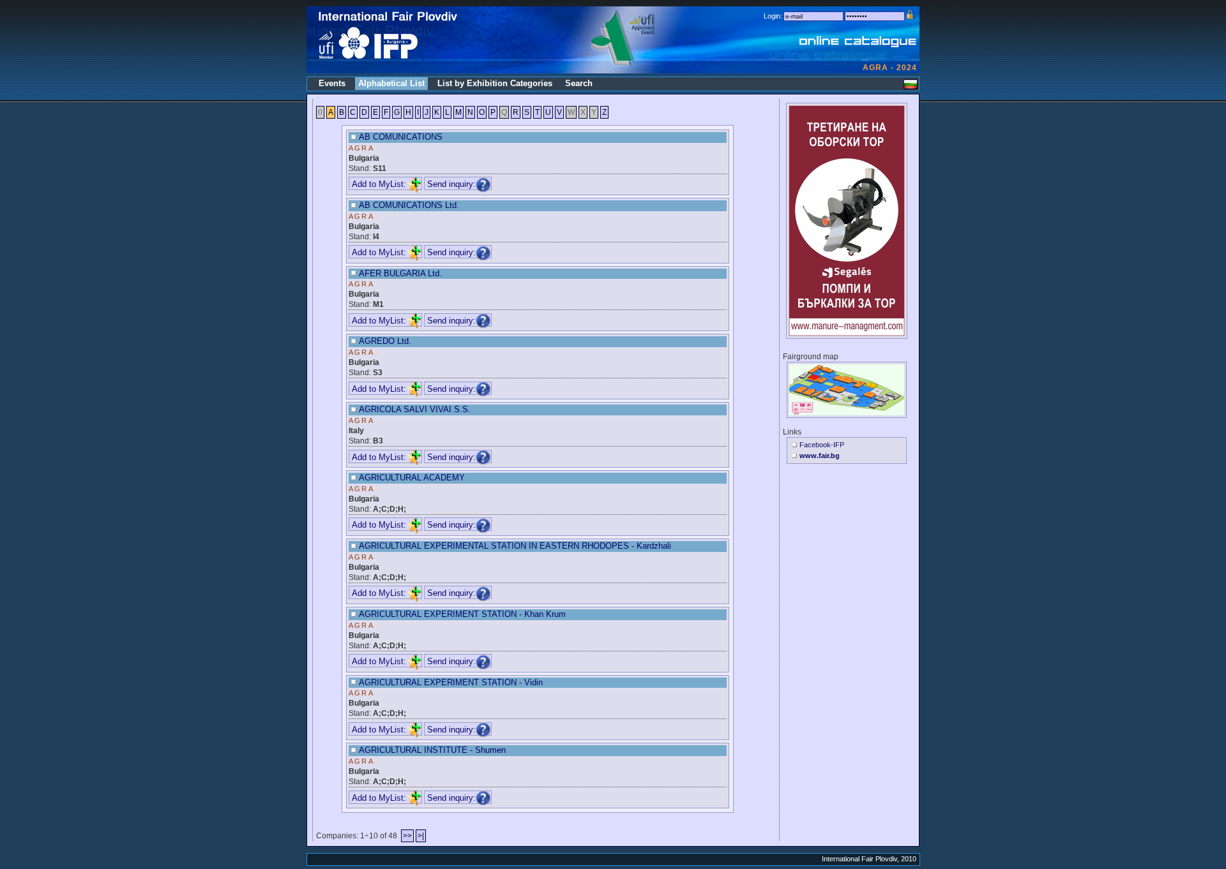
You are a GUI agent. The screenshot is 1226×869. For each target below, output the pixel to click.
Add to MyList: (379, 184)
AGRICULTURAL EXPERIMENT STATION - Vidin (451, 682)
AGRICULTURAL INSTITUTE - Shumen (432, 750)
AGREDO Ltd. (385, 341)
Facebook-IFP (821, 445)
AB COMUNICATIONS (401, 137)
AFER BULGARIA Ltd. (400, 273)
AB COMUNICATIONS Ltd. (409, 205)
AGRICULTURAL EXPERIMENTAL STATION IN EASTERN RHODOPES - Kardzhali (515, 546)
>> (407, 835)
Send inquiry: (451, 184)
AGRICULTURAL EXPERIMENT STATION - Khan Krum (462, 614)
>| (421, 835)
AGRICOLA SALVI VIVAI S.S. (415, 409)
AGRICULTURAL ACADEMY (412, 477)
